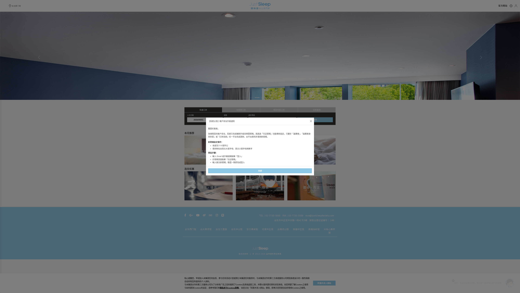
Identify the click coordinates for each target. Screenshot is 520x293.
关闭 (260, 171)
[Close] (311, 121)
